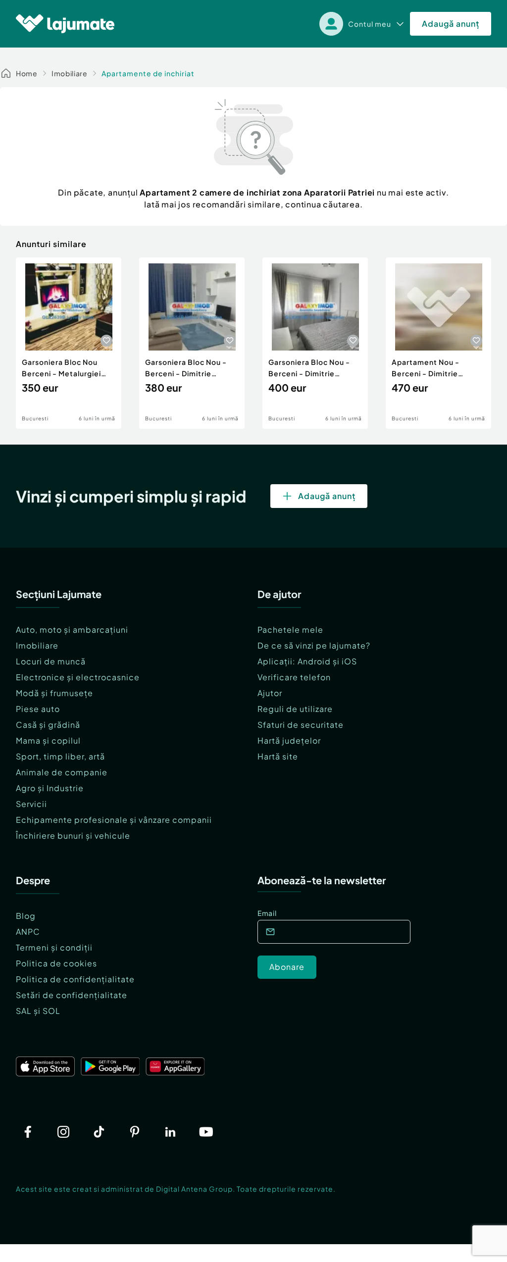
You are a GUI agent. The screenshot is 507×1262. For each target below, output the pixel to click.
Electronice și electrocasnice (78, 677)
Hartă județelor (289, 740)
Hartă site (277, 756)
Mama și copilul (48, 740)
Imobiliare (69, 73)
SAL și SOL (38, 1011)
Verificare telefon (294, 677)
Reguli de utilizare (295, 709)
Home (27, 73)
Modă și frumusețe (54, 693)
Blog (26, 915)
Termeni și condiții (54, 947)
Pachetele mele (290, 629)
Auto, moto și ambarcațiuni (72, 629)
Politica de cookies (56, 963)
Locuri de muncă (51, 661)
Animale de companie (61, 772)
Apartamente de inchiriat (148, 73)
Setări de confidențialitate (71, 995)
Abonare (286, 966)
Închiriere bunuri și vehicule (73, 835)
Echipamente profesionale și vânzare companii (114, 819)
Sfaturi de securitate (300, 724)
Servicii (31, 804)
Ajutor (269, 693)
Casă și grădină (48, 724)
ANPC (28, 931)
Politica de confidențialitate (75, 979)
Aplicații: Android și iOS (307, 661)
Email (267, 913)
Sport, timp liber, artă (60, 756)
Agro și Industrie (50, 788)
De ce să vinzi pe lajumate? (313, 645)
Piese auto (38, 709)
